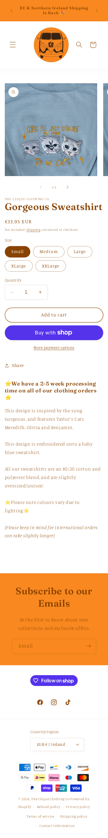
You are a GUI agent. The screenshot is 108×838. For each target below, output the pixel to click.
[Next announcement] (96, 10)
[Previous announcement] (11, 10)
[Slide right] (67, 187)
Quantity (13, 280)
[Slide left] (40, 187)
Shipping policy (73, 816)
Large (80, 251)
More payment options (54, 347)
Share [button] (18, 365)
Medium (49, 251)
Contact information (56, 826)
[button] (13, 45)
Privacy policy (78, 807)
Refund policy (48, 807)
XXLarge (50, 265)
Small (17, 251)
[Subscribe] (89, 646)
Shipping (33, 229)
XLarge (18, 265)
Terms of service (40, 816)
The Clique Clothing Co (50, 799)
